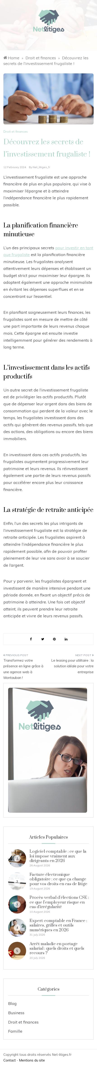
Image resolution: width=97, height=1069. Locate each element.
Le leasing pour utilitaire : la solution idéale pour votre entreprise (72, 666)
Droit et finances (15, 132)
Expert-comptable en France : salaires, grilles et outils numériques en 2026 (58, 925)
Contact (9, 1060)
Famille (15, 1031)
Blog (12, 1003)
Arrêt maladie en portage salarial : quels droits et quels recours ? (57, 948)
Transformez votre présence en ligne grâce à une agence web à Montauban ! (23, 669)
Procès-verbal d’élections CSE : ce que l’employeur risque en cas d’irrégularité (59, 902)
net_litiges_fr (41, 167)
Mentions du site (32, 1060)
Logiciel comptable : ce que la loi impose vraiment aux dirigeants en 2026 (58, 856)
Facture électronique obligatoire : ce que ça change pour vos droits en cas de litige (58, 879)
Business (16, 1012)
